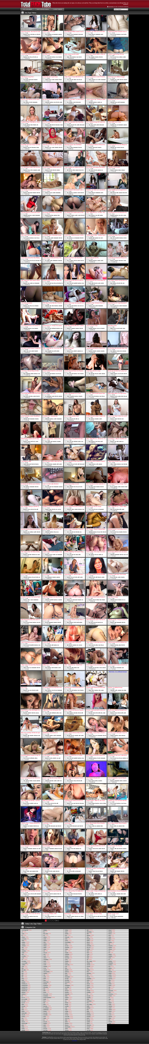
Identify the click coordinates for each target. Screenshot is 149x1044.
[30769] (46, 937)
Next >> (57, 920)
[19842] (111, 940)
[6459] (68, 1002)
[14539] (68, 945)
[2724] (90, 947)
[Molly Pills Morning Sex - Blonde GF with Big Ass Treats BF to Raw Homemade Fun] (52, 520)
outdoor (120, 57)
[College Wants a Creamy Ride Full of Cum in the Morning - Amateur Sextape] (96, 633)
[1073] (111, 937)
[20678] (111, 973)
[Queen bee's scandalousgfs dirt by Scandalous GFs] (31, 565)
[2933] (46, 940)
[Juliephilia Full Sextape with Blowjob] (74, 633)
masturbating (120, 916)
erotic (99, 283)
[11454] (45, 935)
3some (61, 124)
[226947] (25, 1030)
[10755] (46, 942)
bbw (75, 124)
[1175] (111, 1007)
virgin (100, 667)
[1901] (68, 990)
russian (46, 79)
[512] (90, 997)
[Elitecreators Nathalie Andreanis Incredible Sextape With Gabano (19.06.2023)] (96, 565)
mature (55, 645)
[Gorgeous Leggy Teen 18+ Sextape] (96, 498)
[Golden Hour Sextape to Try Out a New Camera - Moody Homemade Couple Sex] (52, 588)
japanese (47, 509)
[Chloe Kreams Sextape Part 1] (31, 68)
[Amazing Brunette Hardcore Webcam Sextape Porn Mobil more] (96, 136)
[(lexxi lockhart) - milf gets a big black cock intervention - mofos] (118, 430)
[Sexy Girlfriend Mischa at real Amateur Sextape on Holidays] (31, 317)
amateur (60, 34)
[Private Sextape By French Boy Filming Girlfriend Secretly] (118, 136)
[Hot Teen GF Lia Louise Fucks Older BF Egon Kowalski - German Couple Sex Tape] (52, 90)
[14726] (69, 985)
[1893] (68, 1004)
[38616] (69, 964)
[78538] (68, 1028)
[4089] (89, 933)
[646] (68, 961)
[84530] (68, 1009)
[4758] (24, 954)
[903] (45, 931)
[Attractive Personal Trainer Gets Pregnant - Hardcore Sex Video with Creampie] (74, 362)
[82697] (90, 943)
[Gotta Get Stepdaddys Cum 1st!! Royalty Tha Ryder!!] (118, 769)
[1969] (90, 942)
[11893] (90, 1016)
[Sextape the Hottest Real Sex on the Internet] (52, 362)
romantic (93, 57)
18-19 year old (113, 34)
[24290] (47, 959)
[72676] (112, 990)
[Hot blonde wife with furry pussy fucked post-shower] (31, 475)
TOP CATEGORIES (27, 9)
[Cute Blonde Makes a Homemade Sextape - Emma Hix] (52, 226)
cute (49, 238)
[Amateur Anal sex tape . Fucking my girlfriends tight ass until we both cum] (96, 90)
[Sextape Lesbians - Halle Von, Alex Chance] (96, 792)
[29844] (68, 973)
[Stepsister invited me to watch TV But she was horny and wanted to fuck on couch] (96, 68)
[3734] (69, 942)
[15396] (111, 1018)
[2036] (111, 969)
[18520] (24, 935)
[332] (112, 962)
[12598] (25, 943)
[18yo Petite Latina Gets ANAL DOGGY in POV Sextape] (52, 45)
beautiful (49, 34)
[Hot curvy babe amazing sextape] (74, 407)
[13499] (111, 954)
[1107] (45, 1002)
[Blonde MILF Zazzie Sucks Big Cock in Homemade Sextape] (31, 882)
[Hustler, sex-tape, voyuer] (118, 905)
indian (68, 57)
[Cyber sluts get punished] (31, 294)
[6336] (24, 1007)
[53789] (46, 988)
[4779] (111, 1013)
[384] (46, 987)
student (58, 170)
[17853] (111, 1011)
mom (90, 215)
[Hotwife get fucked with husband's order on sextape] (74, 181)
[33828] (46, 975)
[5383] (68, 1030)
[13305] (25, 950)
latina (119, 170)
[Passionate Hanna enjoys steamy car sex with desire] (52, 837)
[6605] (46, 1004)
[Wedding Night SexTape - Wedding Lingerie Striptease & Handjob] (96, 226)
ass (35, 34)
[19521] (112, 994)
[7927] (111, 983)
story (102, 238)
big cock (125, 396)
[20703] (69, 954)
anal (51, 441)
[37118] (111, 1016)
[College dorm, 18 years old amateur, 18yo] (52, 701)
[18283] (112, 976)
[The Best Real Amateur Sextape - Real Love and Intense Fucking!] (52, 181)
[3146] (110, 952)
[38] (68, 980)
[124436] (68, 1014)
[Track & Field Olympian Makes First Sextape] (31, 385)
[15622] (111, 995)
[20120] (90, 980)
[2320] (25, 964)
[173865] (25, 1000)
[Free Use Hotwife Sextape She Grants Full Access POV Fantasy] (96, 113)
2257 (73, 1040)
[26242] (47, 995)
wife (46, 34)
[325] (46, 968)
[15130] (89, 1009)
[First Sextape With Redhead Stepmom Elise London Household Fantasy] (52, 204)
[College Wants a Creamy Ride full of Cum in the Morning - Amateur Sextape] (74, 68)
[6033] (111, 1014)
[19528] (90, 992)
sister (53, 305)
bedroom (34, 554)
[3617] (67, 966)
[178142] (25, 1011)
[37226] (67, 935)
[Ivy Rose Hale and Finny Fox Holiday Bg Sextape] (74, 882)
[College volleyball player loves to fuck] (74, 385)
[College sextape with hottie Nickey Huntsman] (31, 656)
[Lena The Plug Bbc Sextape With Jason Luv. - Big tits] (74, 452)
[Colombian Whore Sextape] (118, 158)
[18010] (89, 957)
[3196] (90, 995)
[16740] (46, 943)
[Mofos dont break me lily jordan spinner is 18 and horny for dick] (31, 611)
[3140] (90, 938)
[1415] (26, 962)
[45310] (111, 943)
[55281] (26, 930)
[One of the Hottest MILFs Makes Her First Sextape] (52, 452)
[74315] (111, 981)
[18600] (25, 1019)
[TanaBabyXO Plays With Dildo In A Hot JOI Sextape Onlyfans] (31, 113)
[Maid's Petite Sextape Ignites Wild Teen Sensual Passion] (96, 611)
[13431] (90, 1013)
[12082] (46, 1011)
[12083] (111, 1004)
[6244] (47, 933)
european (124, 351)
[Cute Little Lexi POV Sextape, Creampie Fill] (31, 339)
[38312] (68, 968)
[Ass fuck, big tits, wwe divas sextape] (52, 746)
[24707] (46, 962)
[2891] (110, 988)
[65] (25, 994)
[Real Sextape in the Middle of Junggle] (118, 68)
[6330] (25, 956)
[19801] (69, 947)
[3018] (25, 1028)
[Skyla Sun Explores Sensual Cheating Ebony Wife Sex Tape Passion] (118, 882)
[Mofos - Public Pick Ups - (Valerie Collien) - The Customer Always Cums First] (118, 498)
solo (37, 124)
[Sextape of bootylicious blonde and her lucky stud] (52, 158)
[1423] (67, 938)
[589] (67, 1021)
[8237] (68, 962)
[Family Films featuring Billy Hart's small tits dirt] (74, 317)
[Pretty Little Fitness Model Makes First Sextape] (52, 859)
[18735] (68, 943)
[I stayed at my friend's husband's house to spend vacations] (118, 23)
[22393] (91, 1004)
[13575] (90, 973)
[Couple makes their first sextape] (96, 362)
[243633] (90, 930)
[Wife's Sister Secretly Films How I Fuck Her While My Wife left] (52, 294)
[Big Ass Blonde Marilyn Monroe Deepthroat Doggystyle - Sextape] (96, 814)
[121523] (68, 983)
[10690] (90, 1028)
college (74, 79)
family (48, 260)
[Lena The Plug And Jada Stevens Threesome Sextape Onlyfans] (31, 181)
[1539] (68, 957)
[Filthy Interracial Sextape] (52, 792)
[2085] (111, 1021)
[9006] (25, 1006)
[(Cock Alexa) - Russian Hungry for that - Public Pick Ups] (31, 362)
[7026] (46, 1018)
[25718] (68, 975)
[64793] (89, 950)
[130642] (24, 959)
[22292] (90, 971)
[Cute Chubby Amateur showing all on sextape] (118, 271)
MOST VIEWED (43, 9)
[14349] (68, 949)
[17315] (111, 968)
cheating (71, 102)
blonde (60, 79)
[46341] (90, 1007)
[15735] (46, 957)
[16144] (68, 1025)
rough (74, 102)
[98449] (110, 997)
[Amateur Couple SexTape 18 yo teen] (118, 45)
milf (119, 102)
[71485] (24, 976)
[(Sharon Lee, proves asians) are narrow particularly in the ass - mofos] (118, 656)
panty (102, 34)
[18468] (111, 985)
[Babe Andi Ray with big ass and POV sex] (31, 498)
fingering (97, 803)
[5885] (68, 995)
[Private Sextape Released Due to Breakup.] (31, 859)
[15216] (67, 1000)
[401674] (90, 964)
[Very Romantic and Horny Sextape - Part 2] (118, 475)
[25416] (111, 980)
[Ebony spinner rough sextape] (52, 385)
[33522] (90, 1006)
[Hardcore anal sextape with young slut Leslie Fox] (74, 294)
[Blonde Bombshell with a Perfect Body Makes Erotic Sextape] (96, 271)
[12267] (68, 999)
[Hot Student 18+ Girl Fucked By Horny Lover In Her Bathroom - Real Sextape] (74, 679)
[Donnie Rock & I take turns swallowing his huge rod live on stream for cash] (118, 746)
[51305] (112, 964)
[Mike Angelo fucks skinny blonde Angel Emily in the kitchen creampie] (31, 271)
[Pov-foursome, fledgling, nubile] (52, 905)
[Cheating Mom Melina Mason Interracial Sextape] (118, 226)
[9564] (111, 1006)
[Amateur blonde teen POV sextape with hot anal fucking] (74, 837)
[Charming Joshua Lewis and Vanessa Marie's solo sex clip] (52, 882)
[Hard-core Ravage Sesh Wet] (96, 249)
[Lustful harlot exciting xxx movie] (74, 475)
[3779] (46, 992)
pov (102, 170)
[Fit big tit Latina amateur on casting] (52, 611)
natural (77, 170)
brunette (60, 57)
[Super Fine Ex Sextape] (118, 588)
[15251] (69, 981)
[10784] (68, 931)
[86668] (47, 966)
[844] (46, 1021)
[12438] (25, 937)
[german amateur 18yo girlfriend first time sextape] (74, 430)
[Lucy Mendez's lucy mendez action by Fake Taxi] (74, 204)
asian (50, 509)
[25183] (24, 931)
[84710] (25, 957)
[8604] (24, 966)
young (31, 599)
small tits (38, 780)
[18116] (68, 940)
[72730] (47, 1028)
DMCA (75, 1040)
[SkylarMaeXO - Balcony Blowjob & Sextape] (74, 905)
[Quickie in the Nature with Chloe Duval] (74, 249)
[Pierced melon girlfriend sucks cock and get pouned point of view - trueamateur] (118, 543)
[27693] (25, 945)
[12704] (90, 985)
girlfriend (47, 102)
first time (33, 34)
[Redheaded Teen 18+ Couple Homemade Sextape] (118, 294)
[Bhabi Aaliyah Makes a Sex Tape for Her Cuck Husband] (118, 385)
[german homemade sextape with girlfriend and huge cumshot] (31, 407)
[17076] (90, 949)
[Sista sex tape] (31, 679)
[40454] (111, 1023)
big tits (90, 34)
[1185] (68, 978)
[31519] (49, 997)
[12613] (46, 961)
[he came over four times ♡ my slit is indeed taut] (74, 90)
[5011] (46, 978)
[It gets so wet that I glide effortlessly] (52, 475)
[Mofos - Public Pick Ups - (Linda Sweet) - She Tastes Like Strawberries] (74, 656)
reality (99, 79)
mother (101, 215)
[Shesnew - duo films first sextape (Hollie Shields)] (52, 769)
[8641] (89, 956)
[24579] (111, 992)
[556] (25, 938)
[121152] (46, 964)
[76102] (46, 954)
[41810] (46, 990)
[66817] (68, 1011)
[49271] (24, 1009)
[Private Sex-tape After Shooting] (118, 837)
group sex (59, 916)
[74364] (111, 1000)
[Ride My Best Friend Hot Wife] (74, 859)
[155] (45, 999)
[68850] (46, 1025)
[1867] (48, 971)
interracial (80, 34)
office (74, 170)
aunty (121, 328)
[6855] (91, 1000)
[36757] (46, 1023)
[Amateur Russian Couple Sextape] (52, 68)
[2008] (25, 969)
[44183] (90, 969)
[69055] (25, 981)
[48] (68, 987)
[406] (89, 962)
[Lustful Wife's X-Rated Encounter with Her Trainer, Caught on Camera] (74, 226)
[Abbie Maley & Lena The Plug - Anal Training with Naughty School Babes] (31, 792)
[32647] (112, 961)
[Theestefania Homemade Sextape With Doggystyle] (52, 565)
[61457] (69, 994)
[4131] (111, 935)
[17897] (90, 999)
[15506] (90, 935)
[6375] (46, 930)
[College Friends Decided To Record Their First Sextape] (118, 452)
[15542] (90, 1019)
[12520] (89, 988)
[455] (26, 985)
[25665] (111, 930)
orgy (56, 916)
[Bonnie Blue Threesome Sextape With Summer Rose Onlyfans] (31, 136)
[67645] (68, 1013)
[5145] (24, 1018)
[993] (24, 940)
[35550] (69, 1016)
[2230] (47, 1007)
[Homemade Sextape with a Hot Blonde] (74, 136)
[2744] (90, 1025)
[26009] (68, 952)
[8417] (46, 949)
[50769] (89, 937)
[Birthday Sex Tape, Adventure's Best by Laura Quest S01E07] (96, 294)
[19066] (25, 992)
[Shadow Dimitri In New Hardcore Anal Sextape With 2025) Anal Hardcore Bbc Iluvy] (74, 769)
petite (37, 690)
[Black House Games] (118, 317)
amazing (102, 351)
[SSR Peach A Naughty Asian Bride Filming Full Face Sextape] (96, 859)
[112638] (89, 994)
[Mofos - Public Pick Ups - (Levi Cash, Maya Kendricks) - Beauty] (52, 339)
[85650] (68, 969)
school (116, 418)
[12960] (46, 976)
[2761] (26, 999)
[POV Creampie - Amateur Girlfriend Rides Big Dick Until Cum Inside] (96, 520)
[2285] (46, 956)
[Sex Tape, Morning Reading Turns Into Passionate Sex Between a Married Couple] (96, 837)
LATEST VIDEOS (57, 9)
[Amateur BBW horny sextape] (118, 113)
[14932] (26, 1013)
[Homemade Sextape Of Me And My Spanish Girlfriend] (118, 90)
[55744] (90, 1011)
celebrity (75, 351)
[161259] (90, 1002)
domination (98, 34)
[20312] (46, 938)
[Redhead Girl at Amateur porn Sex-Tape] (31, 430)
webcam (123, 170)
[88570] (90, 990)
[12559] (69, 1018)
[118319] (111, 950)
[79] (90, 931)
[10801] (91, 961)
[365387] (25, 1014)
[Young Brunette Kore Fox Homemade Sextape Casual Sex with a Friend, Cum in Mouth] (118, 204)
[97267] (24, 995)
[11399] (69, 937)
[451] (26, 983)
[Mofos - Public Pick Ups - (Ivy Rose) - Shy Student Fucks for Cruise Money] (96, 204)
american (60, 260)
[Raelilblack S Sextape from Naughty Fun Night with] (52, 498)
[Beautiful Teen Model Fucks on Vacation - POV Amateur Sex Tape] (74, 746)
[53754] (111, 1019)
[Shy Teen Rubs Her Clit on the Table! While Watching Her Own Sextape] (118, 339)
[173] (26, 1023)
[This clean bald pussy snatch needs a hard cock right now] (31, 204)
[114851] (90, 968)
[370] (89, 1021)
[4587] (111, 978)
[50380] (90, 940)
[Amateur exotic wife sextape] (52, 23)
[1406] (47, 1009)
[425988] (69, 971)
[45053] (47, 952)
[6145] (46, 980)
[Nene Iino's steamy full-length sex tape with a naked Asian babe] (118, 724)
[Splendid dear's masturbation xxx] (52, 724)
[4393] (90, 1023)
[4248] (89, 952)
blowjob (38, 34)
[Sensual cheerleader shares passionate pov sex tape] (31, 837)
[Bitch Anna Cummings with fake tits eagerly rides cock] (31, 724)
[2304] (68, 956)
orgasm (118, 351)
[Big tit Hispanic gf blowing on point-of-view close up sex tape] (96, 746)
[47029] (90, 966)
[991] (68, 1006)
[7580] (24, 971)
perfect (102, 283)
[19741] (25, 952)
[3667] (90, 1026)
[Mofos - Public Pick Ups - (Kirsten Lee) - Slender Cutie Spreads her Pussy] (96, 430)
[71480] (46, 947)
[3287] (68, 933)
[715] (111, 1002)
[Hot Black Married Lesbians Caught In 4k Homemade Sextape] (96, 407)
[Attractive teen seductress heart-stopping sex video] (31, 45)
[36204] (90, 1018)
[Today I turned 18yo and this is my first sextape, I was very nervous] (31, 633)
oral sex (59, 509)
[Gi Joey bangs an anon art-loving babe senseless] (96, 656)
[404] (111, 942)
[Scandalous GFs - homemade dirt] (52, 407)
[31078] (111, 938)
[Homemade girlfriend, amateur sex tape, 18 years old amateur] (31, 746)
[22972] (25, 1016)
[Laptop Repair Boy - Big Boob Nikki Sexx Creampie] (74, 565)
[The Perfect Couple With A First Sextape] (118, 565)
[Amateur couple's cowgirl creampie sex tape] (52, 543)
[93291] (69, 976)
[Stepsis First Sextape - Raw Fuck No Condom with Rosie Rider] (31, 23)
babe (32, 124)
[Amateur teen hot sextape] (96, 317)
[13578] (112, 956)
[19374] (25, 1026)
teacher (118, 147)
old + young (51, 147)
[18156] (26, 961)
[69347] (47, 973)
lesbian (97, 599)
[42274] (25, 978)
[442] (110, 959)
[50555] (46, 1016)
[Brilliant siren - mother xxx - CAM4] (52, 656)
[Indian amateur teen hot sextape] (74, 45)
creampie (59, 441)
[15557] (90, 954)
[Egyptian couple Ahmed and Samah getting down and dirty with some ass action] (96, 679)
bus (122, 690)
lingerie (93, 34)
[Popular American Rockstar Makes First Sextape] (74, 724)
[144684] (25, 968)
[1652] (25, 1021)
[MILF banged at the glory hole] (96, 769)
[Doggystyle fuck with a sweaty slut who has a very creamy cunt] (31, 905)
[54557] (68, 997)
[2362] (46, 945)
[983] (24, 1025)
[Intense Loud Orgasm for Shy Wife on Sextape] (31, 769)
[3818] (46, 1013)
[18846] (90, 983)
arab (39, 735)
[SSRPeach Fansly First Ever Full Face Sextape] (118, 633)
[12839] (68, 1007)
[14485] (68, 930)
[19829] (47, 1030)
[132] (47, 981)
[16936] (47, 1014)
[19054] (68, 1023)
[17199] (111, 933)
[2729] (111, 999)
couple (124, 57)
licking (104, 803)
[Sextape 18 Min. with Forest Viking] (96, 905)
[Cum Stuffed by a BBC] (31, 452)
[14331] (91, 978)
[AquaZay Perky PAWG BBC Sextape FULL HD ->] (74, 588)
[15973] (90, 976)
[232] (26, 988)
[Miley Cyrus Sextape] (74, 339)
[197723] (25, 997)
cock (125, 554)
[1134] (68, 992)
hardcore (25, 34)
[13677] (111, 957)
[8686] (45, 950)
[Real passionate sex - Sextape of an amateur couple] (52, 317)
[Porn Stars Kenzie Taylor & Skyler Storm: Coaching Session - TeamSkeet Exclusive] (52, 113)
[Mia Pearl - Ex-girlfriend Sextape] (118, 679)
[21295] (67, 950)
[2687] (46, 1026)
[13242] (68, 959)
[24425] (46, 969)
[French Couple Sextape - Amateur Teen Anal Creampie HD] (52, 430)
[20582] (111, 1009)
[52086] (89, 981)
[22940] (112, 971)
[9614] (111, 966)
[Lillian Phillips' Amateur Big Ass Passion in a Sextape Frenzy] (96, 724)
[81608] (47, 985)
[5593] (67, 1019)
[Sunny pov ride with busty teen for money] (31, 90)
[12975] (89, 975)
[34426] (68, 988)
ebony (124, 893)
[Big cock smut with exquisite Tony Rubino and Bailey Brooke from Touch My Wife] (96, 158)
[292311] (25, 1002)
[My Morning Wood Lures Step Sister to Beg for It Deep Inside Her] (52, 679)
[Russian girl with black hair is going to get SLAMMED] (118, 362)
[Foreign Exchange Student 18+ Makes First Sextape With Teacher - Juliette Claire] (52, 271)
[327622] (25, 942)
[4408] (111, 947)
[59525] (46, 1000)
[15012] (24, 975)
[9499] (24, 949)
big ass (29, 34)
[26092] (89, 959)
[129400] (25, 947)
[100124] (69, 1026)
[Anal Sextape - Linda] (52, 814)
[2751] (26, 987)
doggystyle (81, 170)
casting (102, 577)
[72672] (25, 933)
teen (72, 34)
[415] (26, 990)
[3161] (90, 1014)
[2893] (90, 945)
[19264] (111, 949)
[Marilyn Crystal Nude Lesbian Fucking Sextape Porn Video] (96, 588)
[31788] (24, 973)
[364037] (112, 975)
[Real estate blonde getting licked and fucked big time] (31, 520)
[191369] (111, 987)
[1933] (46, 983)
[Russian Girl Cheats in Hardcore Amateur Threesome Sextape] (96, 452)
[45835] (47, 1006)
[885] (90, 1030)
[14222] (25, 1004)
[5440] (24, 980)
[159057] (47, 994)
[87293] (112, 945)
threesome (57, 124)
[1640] (111, 931)
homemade (55, 34)
